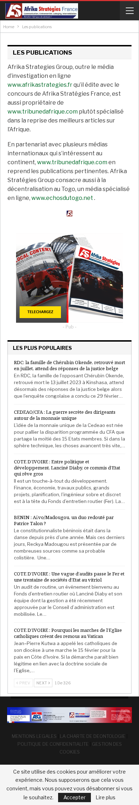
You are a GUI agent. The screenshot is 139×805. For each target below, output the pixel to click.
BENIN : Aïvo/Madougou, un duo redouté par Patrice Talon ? (64, 520)
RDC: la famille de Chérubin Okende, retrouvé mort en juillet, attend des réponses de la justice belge (69, 365)
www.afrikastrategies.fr (39, 84)
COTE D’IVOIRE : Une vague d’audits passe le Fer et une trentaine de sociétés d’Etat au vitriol (69, 576)
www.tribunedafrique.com (42, 111)
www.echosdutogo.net (62, 198)
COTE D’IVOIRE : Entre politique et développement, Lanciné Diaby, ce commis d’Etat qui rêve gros (67, 467)
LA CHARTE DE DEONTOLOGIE (92, 736)
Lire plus (105, 797)
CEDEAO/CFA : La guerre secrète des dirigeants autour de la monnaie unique (64, 415)
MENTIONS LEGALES (34, 736)
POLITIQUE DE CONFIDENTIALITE (53, 744)
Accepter (74, 797)
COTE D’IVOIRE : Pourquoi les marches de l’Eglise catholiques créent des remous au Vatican (68, 633)
